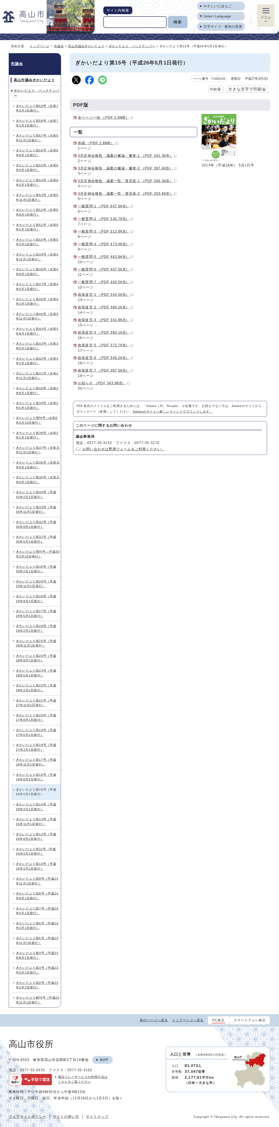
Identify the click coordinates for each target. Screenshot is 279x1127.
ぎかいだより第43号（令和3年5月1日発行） (37, 346)
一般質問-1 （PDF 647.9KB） (103, 206)
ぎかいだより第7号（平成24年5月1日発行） (37, 911)
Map (104, 1060)
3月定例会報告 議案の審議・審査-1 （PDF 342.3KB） (125, 156)
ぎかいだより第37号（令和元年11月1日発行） (38, 450)
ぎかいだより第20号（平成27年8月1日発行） (36, 717)
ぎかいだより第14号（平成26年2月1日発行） (36, 807)
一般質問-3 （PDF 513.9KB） (103, 231)
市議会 (59, 46)
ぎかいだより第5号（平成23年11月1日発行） (37, 940)
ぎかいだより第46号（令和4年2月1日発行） (37, 301)
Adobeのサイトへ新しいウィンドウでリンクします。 (173, 411)
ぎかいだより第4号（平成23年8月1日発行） (37, 955)
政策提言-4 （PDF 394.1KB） (103, 332)
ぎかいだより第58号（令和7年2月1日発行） (37, 123)
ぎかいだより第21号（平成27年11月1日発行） (36, 703)
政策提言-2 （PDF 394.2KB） (103, 307)
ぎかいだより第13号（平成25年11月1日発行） (36, 821)
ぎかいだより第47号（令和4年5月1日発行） (37, 286)
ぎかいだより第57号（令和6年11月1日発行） (37, 138)
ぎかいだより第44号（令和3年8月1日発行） (37, 331)
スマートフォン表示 (249, 1020)
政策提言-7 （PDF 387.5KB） (103, 370)
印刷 (213, 89)
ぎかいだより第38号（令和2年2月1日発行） (37, 435)
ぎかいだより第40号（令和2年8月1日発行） (37, 390)
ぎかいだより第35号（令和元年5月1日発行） (38, 480)
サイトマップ (97, 1117)
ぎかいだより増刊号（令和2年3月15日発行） (37, 420)
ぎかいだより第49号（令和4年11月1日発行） (37, 257)
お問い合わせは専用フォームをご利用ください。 (123, 449)
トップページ (39, 46)
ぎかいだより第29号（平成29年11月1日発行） (36, 584)
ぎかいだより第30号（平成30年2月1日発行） (36, 569)
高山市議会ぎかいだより (86, 46)
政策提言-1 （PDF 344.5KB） (103, 295)
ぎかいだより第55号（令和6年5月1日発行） (37, 168)
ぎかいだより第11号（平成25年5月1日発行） (36, 851)
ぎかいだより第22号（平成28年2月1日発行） (36, 688)
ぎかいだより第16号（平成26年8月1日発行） (36, 777)
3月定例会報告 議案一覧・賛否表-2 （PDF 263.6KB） (125, 193)
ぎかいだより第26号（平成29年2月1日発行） (36, 628)
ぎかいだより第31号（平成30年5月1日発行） (36, 539)
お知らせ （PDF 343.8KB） (102, 383)
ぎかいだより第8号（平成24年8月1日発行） (37, 896)
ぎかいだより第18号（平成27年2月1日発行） (36, 747)
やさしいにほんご (218, 6)
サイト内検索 (118, 10)
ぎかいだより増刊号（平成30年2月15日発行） (38, 554)
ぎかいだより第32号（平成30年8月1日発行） (36, 524)
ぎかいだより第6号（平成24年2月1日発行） (37, 926)
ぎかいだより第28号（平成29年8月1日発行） (36, 599)
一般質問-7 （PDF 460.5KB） (103, 282)
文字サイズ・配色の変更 (223, 26)
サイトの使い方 (66, 1117)
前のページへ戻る (154, 1020)
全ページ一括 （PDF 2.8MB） (103, 117)
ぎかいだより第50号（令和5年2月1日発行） (37, 242)
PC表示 (218, 1020)
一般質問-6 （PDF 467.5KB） (103, 269)
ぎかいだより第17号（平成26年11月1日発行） (36, 762)
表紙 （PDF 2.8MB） (96, 143)
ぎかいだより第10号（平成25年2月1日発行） (36, 866)
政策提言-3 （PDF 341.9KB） (103, 320)
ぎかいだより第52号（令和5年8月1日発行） (37, 212)
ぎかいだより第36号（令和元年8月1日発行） (38, 465)
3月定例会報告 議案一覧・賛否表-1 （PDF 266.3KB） (125, 181)
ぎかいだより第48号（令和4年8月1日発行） (37, 272)
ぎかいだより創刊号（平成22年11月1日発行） (38, 1000)
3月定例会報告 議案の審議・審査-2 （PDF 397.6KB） (125, 168)
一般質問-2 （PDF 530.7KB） (103, 219)
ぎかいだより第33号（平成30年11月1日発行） (36, 509)
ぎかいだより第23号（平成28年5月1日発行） (36, 673)
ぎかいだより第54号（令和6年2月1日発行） (37, 182)
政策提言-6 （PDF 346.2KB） (103, 358)
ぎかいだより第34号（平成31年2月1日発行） (36, 494)
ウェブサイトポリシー (27, 1117)
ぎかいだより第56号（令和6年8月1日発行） (37, 153)
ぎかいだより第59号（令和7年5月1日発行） (37, 108)
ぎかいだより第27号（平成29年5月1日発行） (36, 613)
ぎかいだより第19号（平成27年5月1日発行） (36, 732)
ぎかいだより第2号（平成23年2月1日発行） (37, 985)
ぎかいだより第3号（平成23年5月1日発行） (37, 970)
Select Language (217, 16)
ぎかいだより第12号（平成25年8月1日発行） (36, 836)
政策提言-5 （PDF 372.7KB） (103, 345)
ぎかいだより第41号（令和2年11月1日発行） (37, 376)
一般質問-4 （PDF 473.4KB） (103, 244)
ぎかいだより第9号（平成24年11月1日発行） (37, 881)
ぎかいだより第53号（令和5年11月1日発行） (37, 197)
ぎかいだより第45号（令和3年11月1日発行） (37, 316)
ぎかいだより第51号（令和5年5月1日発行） (37, 227)
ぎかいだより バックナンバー (132, 46)
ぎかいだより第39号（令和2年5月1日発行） (37, 405)
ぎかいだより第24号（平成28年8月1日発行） (36, 658)
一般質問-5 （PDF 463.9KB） (103, 257)
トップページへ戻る (188, 1020)
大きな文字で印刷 (245, 89)
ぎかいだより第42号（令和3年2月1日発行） (37, 361)
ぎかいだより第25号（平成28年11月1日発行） (36, 643)
